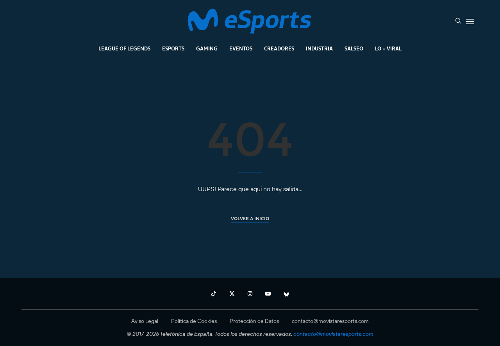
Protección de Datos (254, 320)
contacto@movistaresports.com (330, 320)
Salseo (354, 48)
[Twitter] (232, 294)
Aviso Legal (144, 320)
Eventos (240, 48)
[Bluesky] (286, 294)
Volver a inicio (250, 218)
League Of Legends (124, 48)
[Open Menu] (470, 21)
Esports (173, 48)
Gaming (207, 48)
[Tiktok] (213, 294)
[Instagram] (250, 294)
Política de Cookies (194, 320)
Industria (319, 48)
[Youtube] (268, 294)
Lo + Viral (388, 48)
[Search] (458, 21)
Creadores (279, 48)
